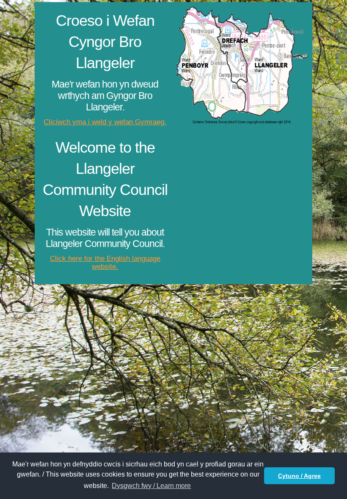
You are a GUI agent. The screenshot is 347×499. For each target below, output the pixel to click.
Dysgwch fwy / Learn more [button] (151, 485)
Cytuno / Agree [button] (299, 475)
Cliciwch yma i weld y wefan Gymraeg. (105, 122)
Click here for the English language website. (105, 263)
